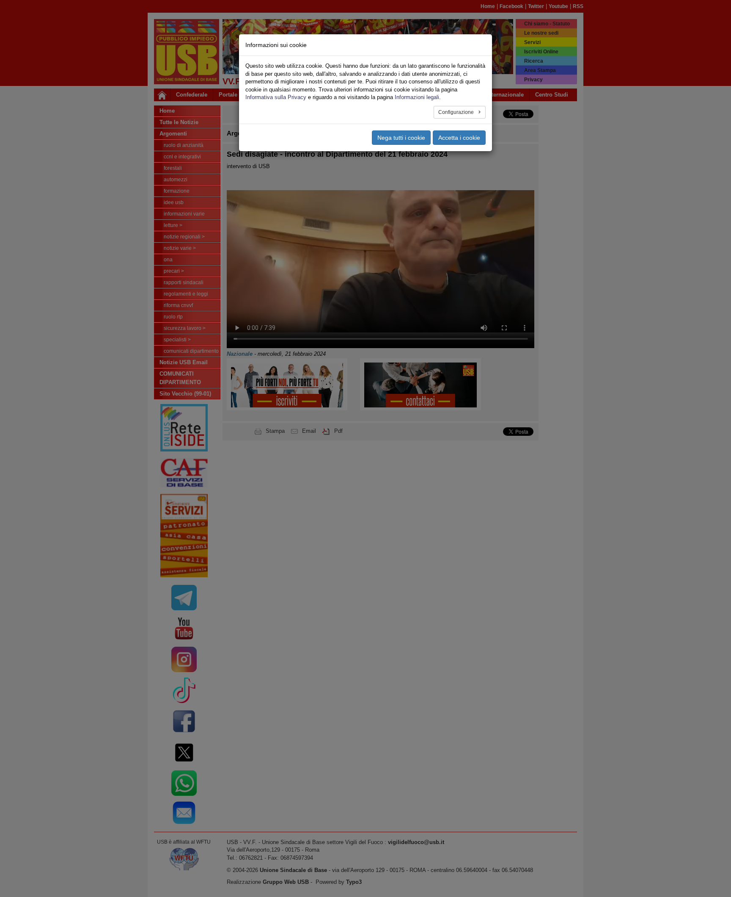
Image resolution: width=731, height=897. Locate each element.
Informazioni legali (417, 97)
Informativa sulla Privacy (275, 97)
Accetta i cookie (459, 137)
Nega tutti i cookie (401, 137)
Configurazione (456, 112)
